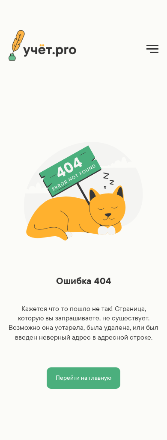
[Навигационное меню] (152, 49)
